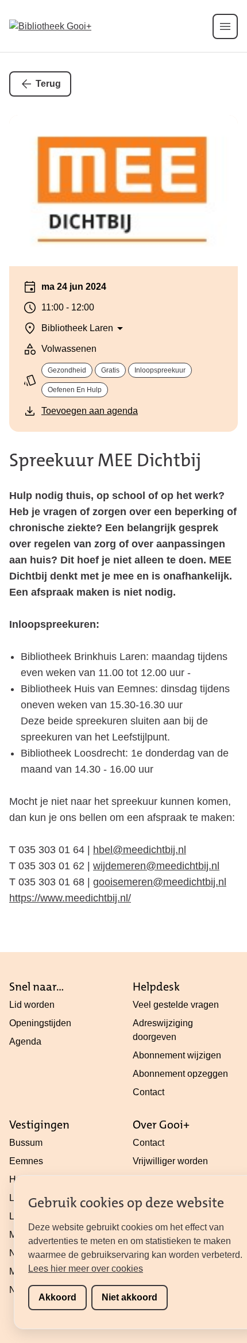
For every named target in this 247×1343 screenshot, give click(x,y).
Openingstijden (40, 1023)
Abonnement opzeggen (180, 1074)
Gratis (110, 370)
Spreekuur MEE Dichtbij (105, 460)
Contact (148, 1092)
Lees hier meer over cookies (85, 1268)
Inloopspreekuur (160, 370)
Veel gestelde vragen (176, 1005)
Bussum (26, 1143)
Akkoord (57, 1297)
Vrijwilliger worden (170, 1161)
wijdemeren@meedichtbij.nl (156, 866)
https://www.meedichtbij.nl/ (70, 898)
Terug (48, 84)
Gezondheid (67, 370)
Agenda (25, 1041)
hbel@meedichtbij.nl (139, 849)
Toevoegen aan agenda (89, 411)
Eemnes (26, 1161)
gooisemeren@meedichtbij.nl (159, 882)
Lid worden (32, 1005)
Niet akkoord (129, 1297)
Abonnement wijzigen (177, 1055)
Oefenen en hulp (75, 390)
